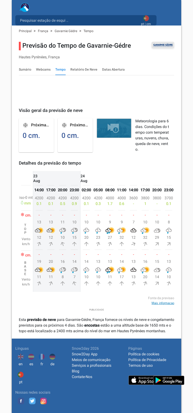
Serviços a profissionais (91, 365)
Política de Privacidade (147, 360)
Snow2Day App (84, 354)
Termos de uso (140, 365)
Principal (25, 31)
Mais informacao (163, 303)
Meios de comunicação (91, 360)
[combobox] (79, 20)
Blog (75, 371)
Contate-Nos (82, 377)
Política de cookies (143, 354)
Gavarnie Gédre (66, 31)
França (43, 31)
